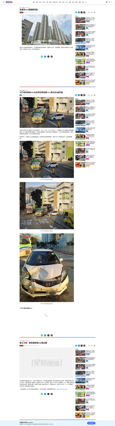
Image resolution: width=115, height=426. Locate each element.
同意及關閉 (91, 423)
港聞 (23, 90)
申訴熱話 (87, 83)
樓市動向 (27, 7)
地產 (23, 7)
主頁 (20, 7)
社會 (87, 48)
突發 (87, 69)
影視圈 (87, 55)
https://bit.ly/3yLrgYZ (62, 389)
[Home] (9, 2)
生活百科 (87, 62)
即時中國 (87, 21)
